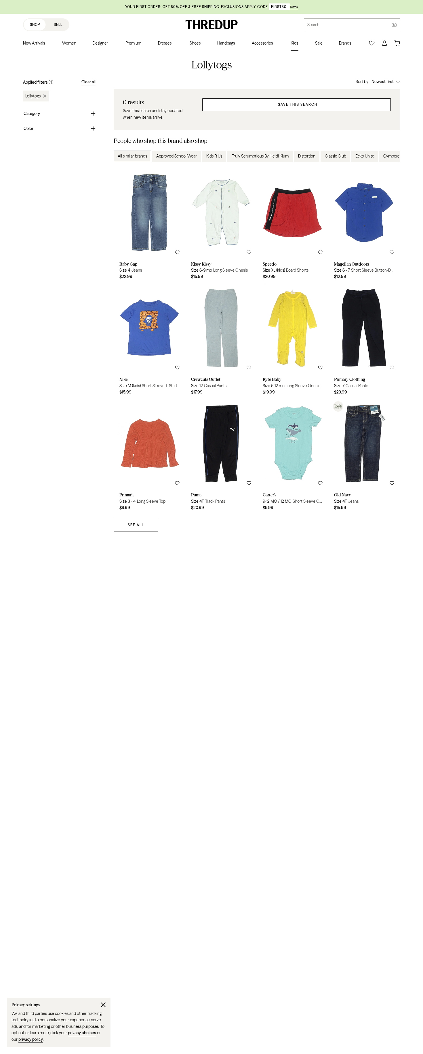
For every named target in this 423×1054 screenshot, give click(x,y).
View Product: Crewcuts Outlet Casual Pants (221, 341)
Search (313, 24)
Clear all (88, 82)
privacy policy (30, 1039)
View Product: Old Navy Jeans (364, 456)
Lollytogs (33, 96)
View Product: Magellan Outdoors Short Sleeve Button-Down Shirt (364, 225)
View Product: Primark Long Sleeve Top (149, 456)
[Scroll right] (390, 156)
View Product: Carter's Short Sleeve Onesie (292, 456)
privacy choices (82, 1032)
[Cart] (397, 43)
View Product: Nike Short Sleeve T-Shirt (149, 341)
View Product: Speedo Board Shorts (292, 225)
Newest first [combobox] (382, 81)
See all (136, 525)
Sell (58, 24)
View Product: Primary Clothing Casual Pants (364, 341)
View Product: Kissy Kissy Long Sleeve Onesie (221, 225)
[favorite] (177, 252)
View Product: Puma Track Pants (221, 456)
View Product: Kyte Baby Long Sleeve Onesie (292, 341)
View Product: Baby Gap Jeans (149, 225)
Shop (35, 24)
